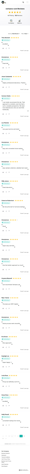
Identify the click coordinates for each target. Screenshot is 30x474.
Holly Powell (5, 414)
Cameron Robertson (8, 200)
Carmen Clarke (6, 96)
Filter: (24, 34)
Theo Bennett (6, 37)
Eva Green (5, 336)
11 (3, 438)
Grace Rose (5, 395)
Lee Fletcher (5, 123)
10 (24, 436)
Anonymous (5, 57)
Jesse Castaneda (7, 76)
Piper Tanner (5, 298)
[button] (23, 2)
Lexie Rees (5, 375)
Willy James (5, 181)
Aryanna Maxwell (7, 278)
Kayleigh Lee (5, 356)
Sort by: (13, 34)
